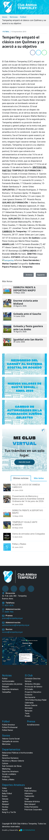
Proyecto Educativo (33, 692)
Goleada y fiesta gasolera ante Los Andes (28, 328)
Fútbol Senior (7, 730)
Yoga (26, 799)
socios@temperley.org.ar (12, 632)
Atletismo (28, 793)
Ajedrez (5, 802)
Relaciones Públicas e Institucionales (17, 753)
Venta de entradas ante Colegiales (28, 534)
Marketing (6, 769)
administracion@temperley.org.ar (15, 625)
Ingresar (24, 462)
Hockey (5, 807)
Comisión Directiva (32, 679)
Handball (27, 788)
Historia (28, 681)
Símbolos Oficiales (32, 684)
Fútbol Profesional (9, 727)
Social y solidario (9, 774)
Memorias (6, 744)
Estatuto (28, 695)
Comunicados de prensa (12, 684)
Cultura (5, 763)
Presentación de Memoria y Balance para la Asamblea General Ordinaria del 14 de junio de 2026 (28, 498)
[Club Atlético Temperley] (20, 7)
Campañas (6, 692)
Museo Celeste (31, 705)
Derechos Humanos (10, 758)
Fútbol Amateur (8, 725)
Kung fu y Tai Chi (9, 812)
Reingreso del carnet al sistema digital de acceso (24, 363)
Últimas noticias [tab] (21, 478)
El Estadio (29, 689)
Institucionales (8, 681)
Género (5, 755)
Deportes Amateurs (10, 689)
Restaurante (30, 697)
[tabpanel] (24, 517)
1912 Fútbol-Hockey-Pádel (35, 700)
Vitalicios (6, 777)
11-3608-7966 (7, 612)
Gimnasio (29, 708)
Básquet (5, 687)
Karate (5, 810)
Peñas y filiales (19, 544)
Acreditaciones (33, 725)
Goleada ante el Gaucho (27, 313)
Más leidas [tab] (39, 478)
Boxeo (4, 796)
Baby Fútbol (7, 793)
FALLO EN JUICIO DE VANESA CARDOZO (26, 485)
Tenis (27, 713)
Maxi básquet (30, 804)
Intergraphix (29, 830)
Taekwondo (29, 796)
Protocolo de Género (33, 687)
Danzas (5, 799)
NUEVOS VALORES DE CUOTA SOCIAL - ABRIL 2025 (24, 387)
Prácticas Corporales (33, 810)
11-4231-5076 (7, 605)
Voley (4, 788)
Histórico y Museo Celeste (13, 761)
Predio (27, 716)
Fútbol (4, 679)
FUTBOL (6, 32)
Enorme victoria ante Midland (25, 302)
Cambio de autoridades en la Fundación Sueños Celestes (24, 412)
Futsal (4, 791)
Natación (28, 711)
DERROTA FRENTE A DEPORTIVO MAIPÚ (24, 289)
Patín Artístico (30, 791)
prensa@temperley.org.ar (12, 618)
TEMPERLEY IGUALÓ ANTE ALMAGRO (24, 523)
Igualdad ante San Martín (28, 339)
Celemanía (29, 703)
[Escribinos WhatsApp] (44, 828)
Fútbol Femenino (31, 807)
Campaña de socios (10, 741)
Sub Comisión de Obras (11, 766)
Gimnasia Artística (32, 802)
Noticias (7, 675)
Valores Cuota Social (10, 739)
